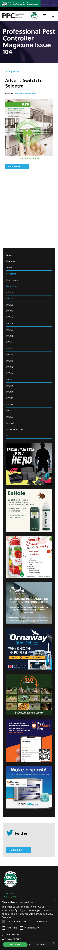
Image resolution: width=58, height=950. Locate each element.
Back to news (14, 166)
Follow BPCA (15, 849)
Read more (6, 917)
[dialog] (29, 924)
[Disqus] (29, 207)
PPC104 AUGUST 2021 (25, 93)
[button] (29, 939)
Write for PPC (10, 897)
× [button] (55, 901)
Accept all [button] (15, 945)
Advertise (8, 893)
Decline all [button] (42, 945)
